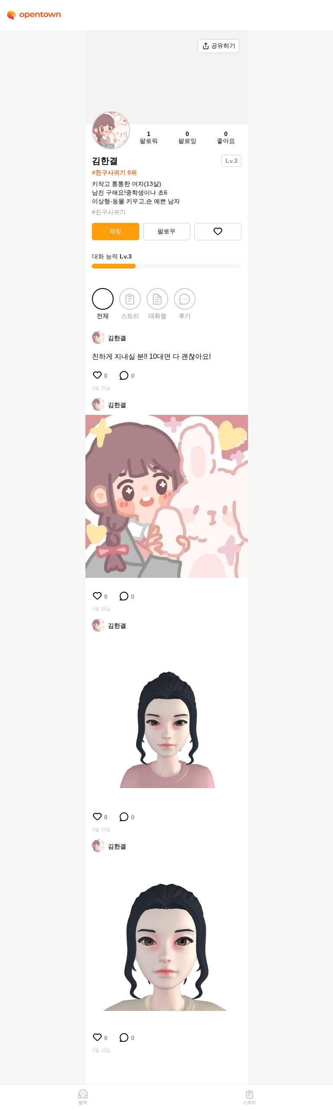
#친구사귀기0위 (114, 172)
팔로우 (166, 231)
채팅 (115, 231)
